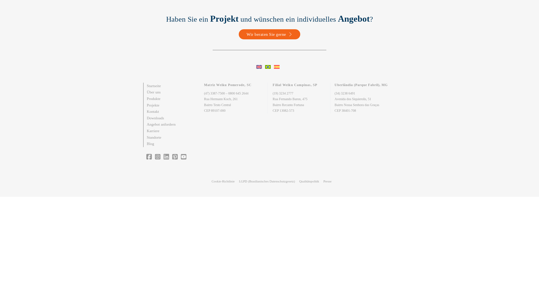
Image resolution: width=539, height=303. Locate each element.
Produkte (153, 99)
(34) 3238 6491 (345, 93)
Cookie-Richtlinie (223, 181)
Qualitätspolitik (309, 181)
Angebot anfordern (161, 124)
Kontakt (153, 111)
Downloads (155, 118)
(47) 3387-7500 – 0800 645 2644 (226, 93)
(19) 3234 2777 (283, 93)
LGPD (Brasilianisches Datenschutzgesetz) (267, 181)
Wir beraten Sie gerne (266, 34)
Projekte (153, 105)
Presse (327, 181)
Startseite (154, 86)
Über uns (154, 92)
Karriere (153, 131)
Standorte (154, 137)
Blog (150, 144)
